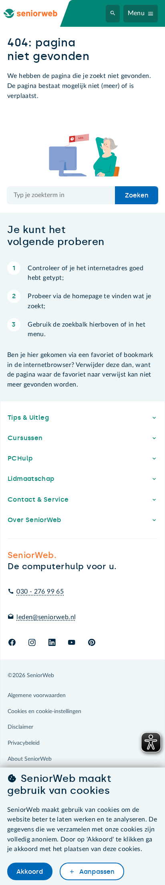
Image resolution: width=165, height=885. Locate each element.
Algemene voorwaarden (37, 695)
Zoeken (137, 195)
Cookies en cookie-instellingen (44, 711)
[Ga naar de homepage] (37, 13)
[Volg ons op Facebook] (12, 643)
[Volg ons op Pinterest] (91, 643)
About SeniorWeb (30, 759)
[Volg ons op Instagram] (32, 643)
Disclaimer (20, 727)
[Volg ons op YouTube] (71, 643)
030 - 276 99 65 (40, 591)
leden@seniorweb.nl (46, 617)
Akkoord (29, 871)
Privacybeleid (24, 743)
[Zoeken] (113, 13)
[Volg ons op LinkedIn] (52, 643)
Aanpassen (96, 871)
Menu (136, 13)
